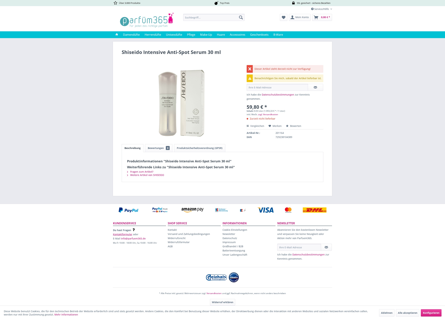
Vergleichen (257, 126)
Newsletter (228, 234)
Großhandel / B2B (232, 246)
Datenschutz (229, 238)
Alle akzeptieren (407, 312)
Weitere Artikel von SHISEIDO (147, 175)
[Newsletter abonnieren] (326, 247)
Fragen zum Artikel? (141, 171)
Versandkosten (214, 293)
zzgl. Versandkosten (268, 114)
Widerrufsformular (179, 242)
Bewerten (295, 126)
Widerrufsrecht (176, 238)
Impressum (229, 242)
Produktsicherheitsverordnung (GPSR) (199, 148)
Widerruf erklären (222, 302)
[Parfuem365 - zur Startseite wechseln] (147, 22)
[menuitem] (214, 17)
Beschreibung (132, 148)
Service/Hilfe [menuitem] (322, 9)
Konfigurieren (431, 312)
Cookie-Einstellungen (234, 229)
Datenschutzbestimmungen (278, 94)
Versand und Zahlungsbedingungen (189, 234)
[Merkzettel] (283, 17)
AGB (170, 246)
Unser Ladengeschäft (234, 254)
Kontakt (172, 229)
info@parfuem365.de (133, 238)
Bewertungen (158, 148)
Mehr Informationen (66, 314)
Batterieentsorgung (233, 250)
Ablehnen (387, 312)
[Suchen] (241, 17)
